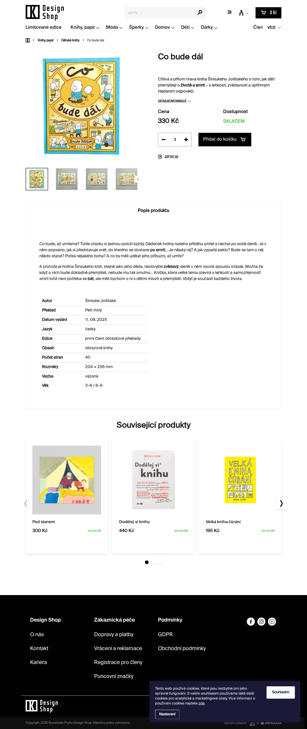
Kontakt (39, 648)
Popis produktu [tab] (153, 211)
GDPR (165, 634)
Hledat (199, 13)
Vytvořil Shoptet (235, 723)
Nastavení (167, 714)
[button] (146, 562)
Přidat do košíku (219, 139)
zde (201, 703)
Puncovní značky (113, 676)
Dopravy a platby (113, 634)
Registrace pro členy (118, 662)
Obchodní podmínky (182, 648)
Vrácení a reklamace (118, 648)
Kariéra (38, 662)
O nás (37, 634)
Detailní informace (172, 101)
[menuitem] (45, 27)
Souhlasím (280, 692)
